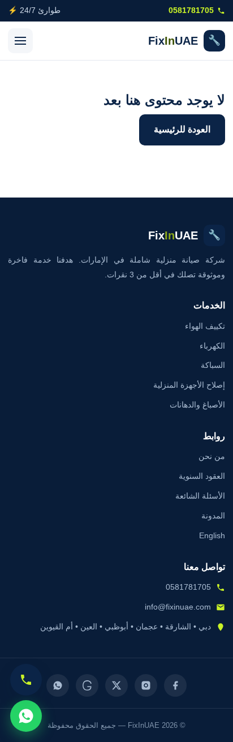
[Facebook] (175, 685)
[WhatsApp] (57, 685)
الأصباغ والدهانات (197, 404)
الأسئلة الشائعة (200, 495)
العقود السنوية (202, 476)
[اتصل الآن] (26, 680)
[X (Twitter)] (116, 685)
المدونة (213, 515)
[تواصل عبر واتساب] (26, 716)
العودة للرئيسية (182, 129)
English (212, 535)
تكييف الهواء (205, 326)
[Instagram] (146, 685)
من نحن (212, 456)
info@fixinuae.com (178, 606)
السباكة (213, 365)
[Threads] (87, 685)
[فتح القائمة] (20, 40)
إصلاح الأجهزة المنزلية (189, 384)
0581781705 (191, 10)
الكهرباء (212, 345)
